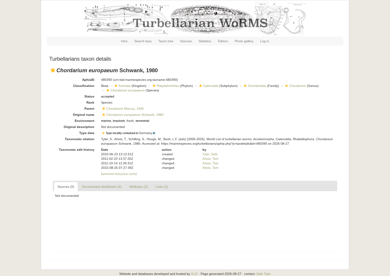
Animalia (124, 86)
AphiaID (88, 79)
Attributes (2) (138, 186)
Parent (89, 108)
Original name (83, 114)
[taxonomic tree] (111, 174)
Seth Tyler (263, 274)
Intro (124, 41)
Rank (90, 102)
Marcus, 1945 (125, 108)
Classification (83, 86)
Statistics (205, 41)
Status (89, 96)
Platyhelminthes (168, 86)
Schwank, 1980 (134, 114)
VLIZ (194, 274)
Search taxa (142, 41)
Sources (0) (66, 186)
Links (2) (162, 186)
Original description (79, 127)
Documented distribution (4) (102, 186)
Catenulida (210, 86)
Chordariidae (257, 86)
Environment (84, 121)
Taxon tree (165, 41)
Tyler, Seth (210, 154)
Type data (86, 133)
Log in (264, 41)
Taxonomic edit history (76, 149)
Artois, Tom (210, 158)
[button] (52, 70)
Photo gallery (244, 41)
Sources (186, 41)
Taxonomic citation (79, 139)
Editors (223, 41)
